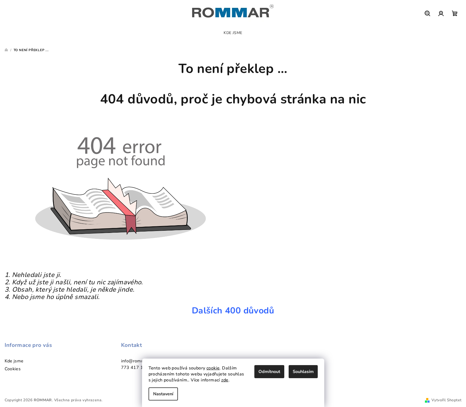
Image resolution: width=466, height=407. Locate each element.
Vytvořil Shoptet (446, 400)
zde (224, 380)
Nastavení (163, 394)
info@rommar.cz (138, 361)
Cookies (13, 369)
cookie (213, 368)
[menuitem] (232, 33)
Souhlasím (303, 372)
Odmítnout (269, 372)
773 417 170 (135, 368)
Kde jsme (14, 361)
